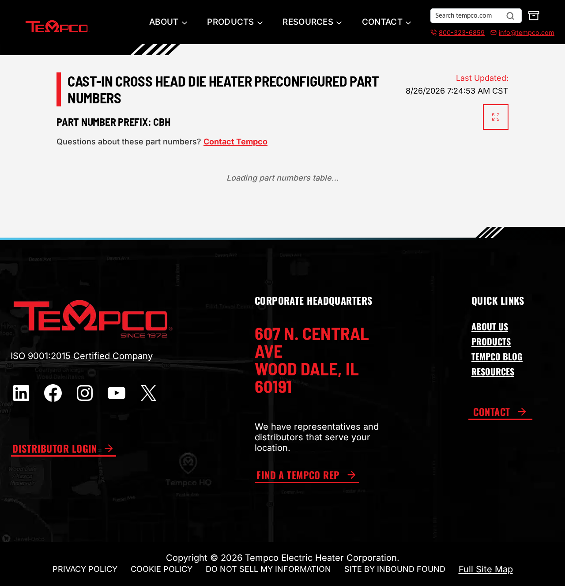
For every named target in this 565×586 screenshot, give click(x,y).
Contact (382, 22)
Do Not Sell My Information (268, 569)
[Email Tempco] (492, 33)
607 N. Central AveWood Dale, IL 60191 (312, 359)
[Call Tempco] (433, 33)
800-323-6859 (462, 32)
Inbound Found (411, 569)
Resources (307, 22)
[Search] (510, 15)
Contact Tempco (235, 141)
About (163, 22)
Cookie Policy (161, 569)
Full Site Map (486, 569)
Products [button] (230, 22)
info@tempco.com (526, 32)
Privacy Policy (85, 569)
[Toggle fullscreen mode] (495, 117)
